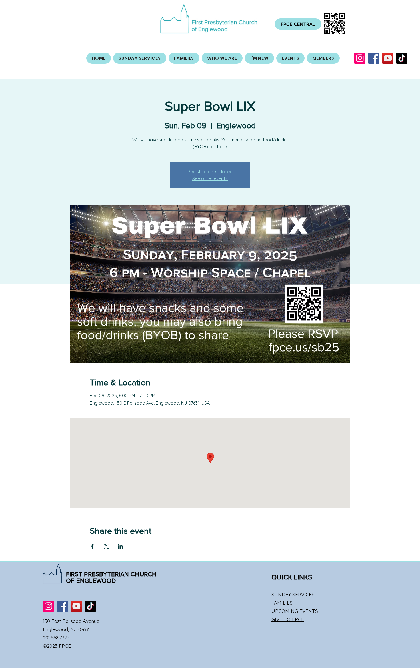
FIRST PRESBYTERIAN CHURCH (111, 574)
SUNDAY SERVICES (293, 594)
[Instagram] (359, 58)
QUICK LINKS (291, 577)
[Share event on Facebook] (92, 546)
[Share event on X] (106, 546)
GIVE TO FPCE (287, 619)
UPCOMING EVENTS (294, 611)
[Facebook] (373, 58)
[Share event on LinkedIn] (120, 546)
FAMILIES (282, 603)
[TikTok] (401, 58)
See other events (210, 178)
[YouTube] (387, 58)
